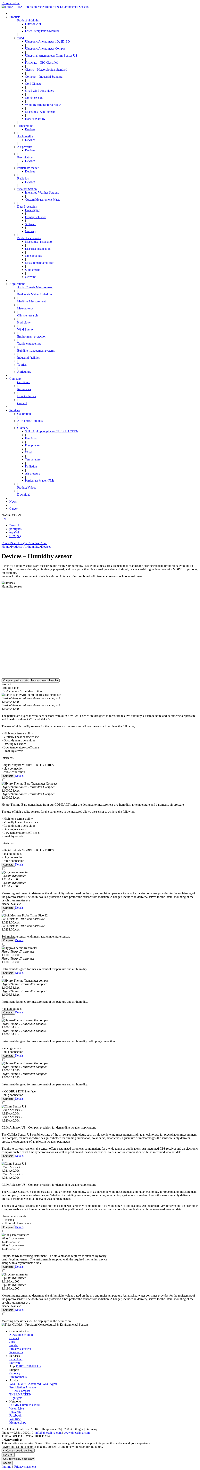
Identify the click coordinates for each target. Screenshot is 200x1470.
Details (19, 775)
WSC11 (14, 1384)
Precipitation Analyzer (23, 1387)
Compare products (15, 680)
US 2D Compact (19, 1391)
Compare (8, 775)
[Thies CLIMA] (45, 6)
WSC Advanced (31, 1384)
